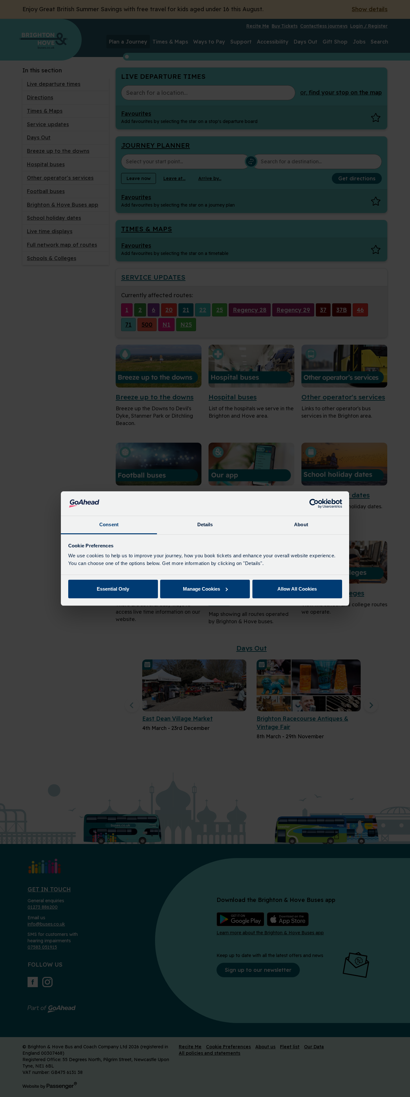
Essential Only (113, 589)
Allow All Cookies (297, 589)
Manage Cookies (201, 589)
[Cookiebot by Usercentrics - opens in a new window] (314, 503)
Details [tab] (205, 524)
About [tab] (301, 524)
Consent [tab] (109, 524)
